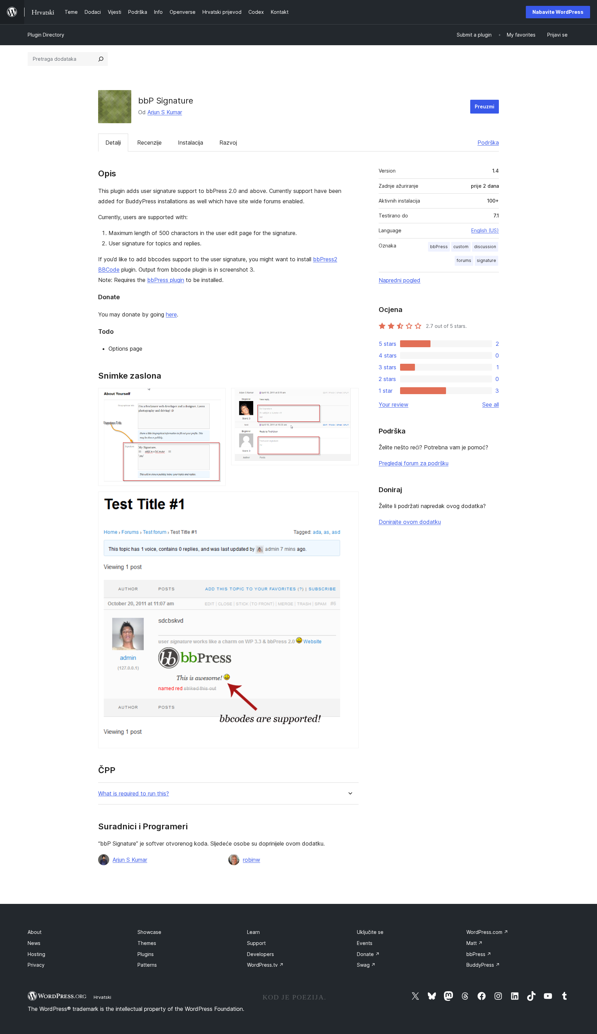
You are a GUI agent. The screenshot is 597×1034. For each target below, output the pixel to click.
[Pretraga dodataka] (101, 59)
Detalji (113, 142)
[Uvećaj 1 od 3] (216, 397)
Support (256, 943)
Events (364, 943)
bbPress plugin (165, 279)
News (34, 943)
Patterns (147, 965)
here (171, 314)
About (34, 932)
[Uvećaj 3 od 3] (349, 500)
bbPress (439, 246)
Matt (474, 943)
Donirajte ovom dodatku (410, 521)
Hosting (36, 954)
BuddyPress (483, 965)
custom (460, 246)
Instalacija (190, 142)
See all (490, 404)
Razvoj (228, 142)
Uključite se (370, 932)
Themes (147, 943)
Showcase (149, 932)
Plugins (146, 954)
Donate (368, 954)
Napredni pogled (399, 280)
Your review (393, 404)
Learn (253, 932)
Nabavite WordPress (558, 12)
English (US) (485, 230)
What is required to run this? (133, 793)
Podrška (488, 142)
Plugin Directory (46, 35)
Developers (260, 954)
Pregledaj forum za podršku (413, 463)
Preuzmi (484, 106)
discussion (485, 246)
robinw (251, 859)
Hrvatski (102, 997)
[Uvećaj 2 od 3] (349, 397)
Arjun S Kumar (165, 112)
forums (464, 260)
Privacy (36, 965)
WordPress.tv (265, 965)
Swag (366, 965)
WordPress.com (487, 932)
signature (486, 260)
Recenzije (149, 142)
